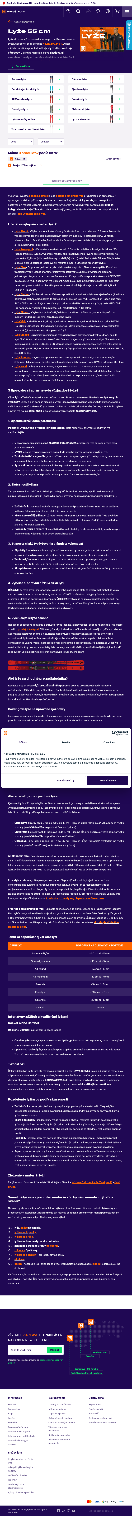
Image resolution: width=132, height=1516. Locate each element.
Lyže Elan (20, 267)
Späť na (24, 22)
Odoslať (54, 1349)
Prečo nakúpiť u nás (18, 1427)
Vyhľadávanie (68, 11)
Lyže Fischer (22, 294)
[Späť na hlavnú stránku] (14, 11)
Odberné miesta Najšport (60, 1418)
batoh (18, 1264)
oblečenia (52, 1246)
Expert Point (95, 1404)
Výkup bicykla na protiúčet (21, 1492)
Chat (78, 11)
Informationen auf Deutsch (21, 1436)
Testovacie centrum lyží (100, 1418)
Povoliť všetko (108, 780)
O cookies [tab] (109, 742)
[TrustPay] (121, 1502)
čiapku (96, 1264)
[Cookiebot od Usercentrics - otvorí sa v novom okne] (114, 733)
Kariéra (11, 1418)
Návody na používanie (59, 1404)
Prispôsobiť (63, 780)
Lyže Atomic (21, 231)
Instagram (68, 1510)
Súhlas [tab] (23, 742)
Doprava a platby (57, 1413)
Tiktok (63, 1510)
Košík (117, 11)
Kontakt (98, 11)
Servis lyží (93, 1413)
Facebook (58, 1510)
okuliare (19, 1259)
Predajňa (12, 1422)
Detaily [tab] (66, 742)
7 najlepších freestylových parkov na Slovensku (75, 898)
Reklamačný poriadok (59, 1435)
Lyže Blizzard (22, 312)
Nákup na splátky (57, 1409)
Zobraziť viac (23, 66)
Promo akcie (14, 1409)
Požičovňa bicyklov (17, 1475)
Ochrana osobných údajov (61, 1422)
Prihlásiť (108, 11)
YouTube (73, 1510)
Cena (13, 141)
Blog (10, 1413)
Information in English (19, 1431)
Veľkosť (45, 141)
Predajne (88, 11)
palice (24, 1228)
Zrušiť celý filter (113, 158)
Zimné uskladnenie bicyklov (102, 1422)
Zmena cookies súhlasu (101, 1511)
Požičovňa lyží (96, 1409)
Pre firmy (12, 1479)
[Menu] (127, 11)
